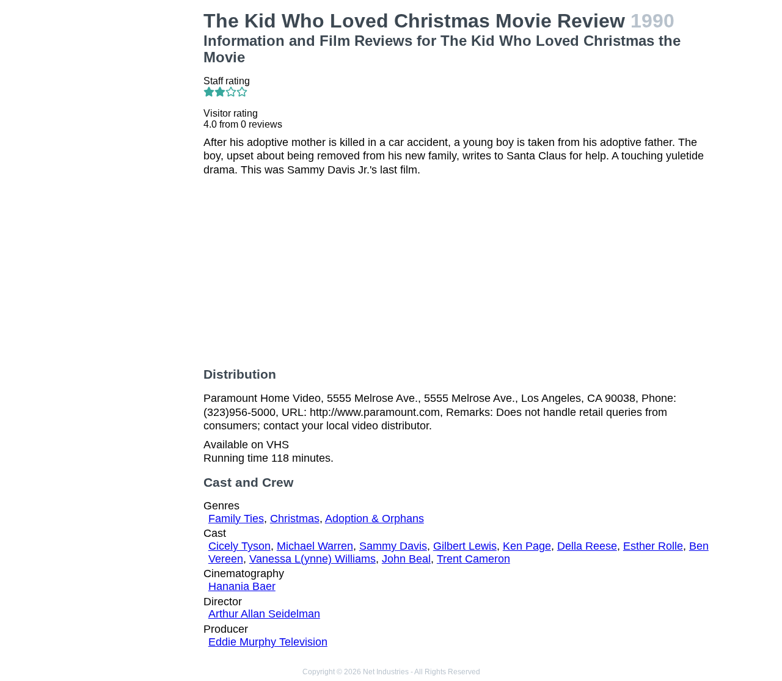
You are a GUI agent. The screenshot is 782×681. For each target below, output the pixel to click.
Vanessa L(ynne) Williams (312, 559)
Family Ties (236, 518)
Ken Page (527, 546)
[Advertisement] (137, 193)
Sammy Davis (393, 546)
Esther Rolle (653, 546)
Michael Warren (315, 546)
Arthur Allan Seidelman (264, 614)
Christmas (295, 518)
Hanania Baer (242, 586)
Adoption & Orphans (374, 518)
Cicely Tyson (239, 546)
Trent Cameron (473, 559)
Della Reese (587, 546)
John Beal (406, 559)
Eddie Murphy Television (267, 642)
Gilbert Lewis (465, 546)
